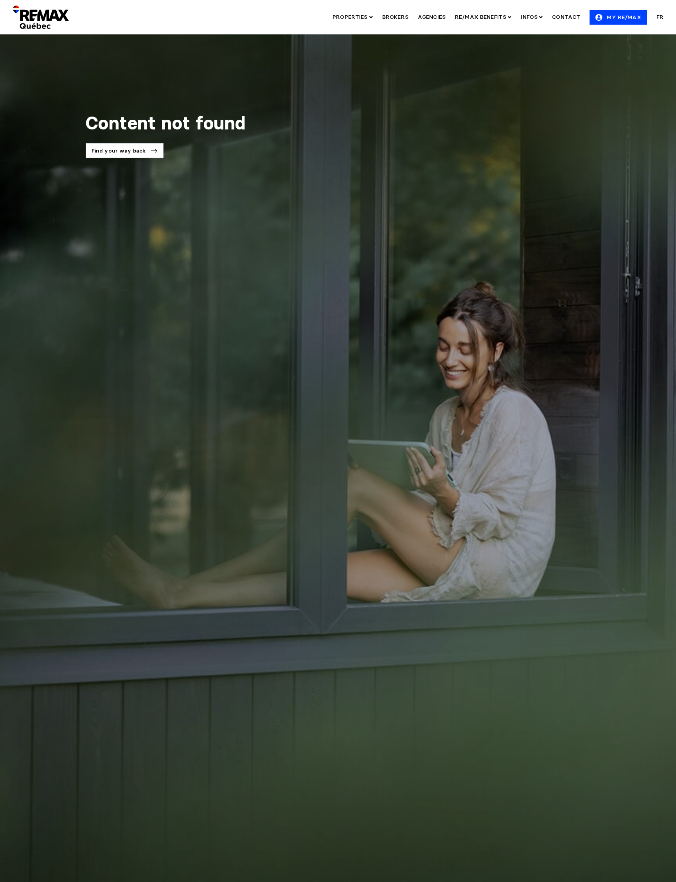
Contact (566, 16)
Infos (530, 16)
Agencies (432, 16)
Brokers (395, 16)
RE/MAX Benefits (481, 16)
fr (659, 16)
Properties (351, 16)
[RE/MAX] (41, 17)
